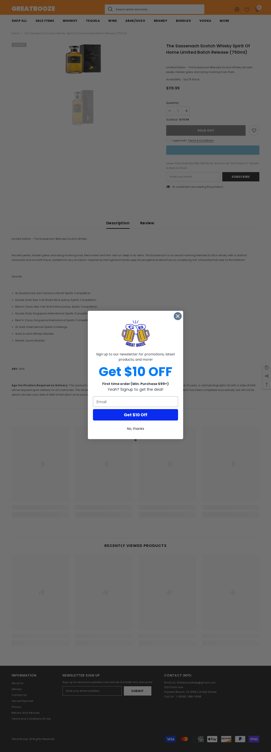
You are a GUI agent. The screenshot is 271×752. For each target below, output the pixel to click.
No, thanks (135, 428)
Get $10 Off (135, 415)
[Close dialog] (177, 316)
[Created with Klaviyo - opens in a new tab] (135, 440)
